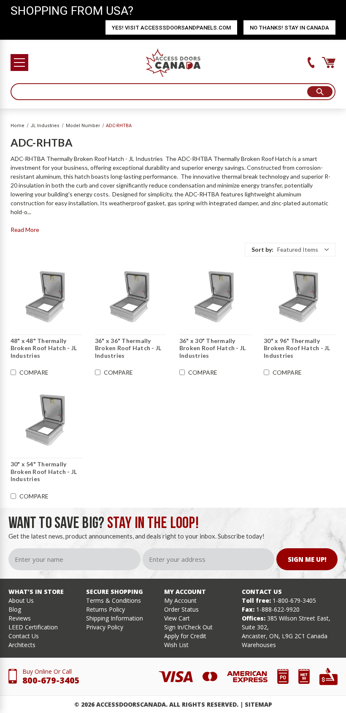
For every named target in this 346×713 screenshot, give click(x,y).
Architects (21, 645)
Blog (14, 609)
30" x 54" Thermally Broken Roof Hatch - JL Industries (44, 471)
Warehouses (259, 645)
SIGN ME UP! (307, 559)
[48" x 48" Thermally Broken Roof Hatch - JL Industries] (46, 296)
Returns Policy (105, 609)
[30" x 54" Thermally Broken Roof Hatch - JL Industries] (46, 420)
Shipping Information (114, 618)
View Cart (177, 618)
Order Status (181, 609)
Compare (34, 373)
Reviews (19, 618)
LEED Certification (33, 627)
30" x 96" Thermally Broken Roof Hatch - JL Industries (297, 348)
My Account (180, 600)
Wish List (176, 645)
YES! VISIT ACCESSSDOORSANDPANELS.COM (171, 27)
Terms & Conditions (113, 600)
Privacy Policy (104, 627)
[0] (328, 62)
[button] (290, 249)
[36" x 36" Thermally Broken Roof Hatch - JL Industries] (131, 296)
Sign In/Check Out (188, 627)
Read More (25, 229)
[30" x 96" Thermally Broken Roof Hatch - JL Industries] (299, 296)
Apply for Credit (185, 636)
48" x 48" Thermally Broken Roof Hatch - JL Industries (44, 348)
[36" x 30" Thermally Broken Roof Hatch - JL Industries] (215, 296)
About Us (21, 600)
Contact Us (23, 636)
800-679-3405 (51, 680)
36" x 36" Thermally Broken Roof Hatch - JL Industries (128, 348)
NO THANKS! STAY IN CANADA (289, 27)
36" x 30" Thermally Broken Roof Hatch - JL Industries (212, 348)
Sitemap (258, 704)
